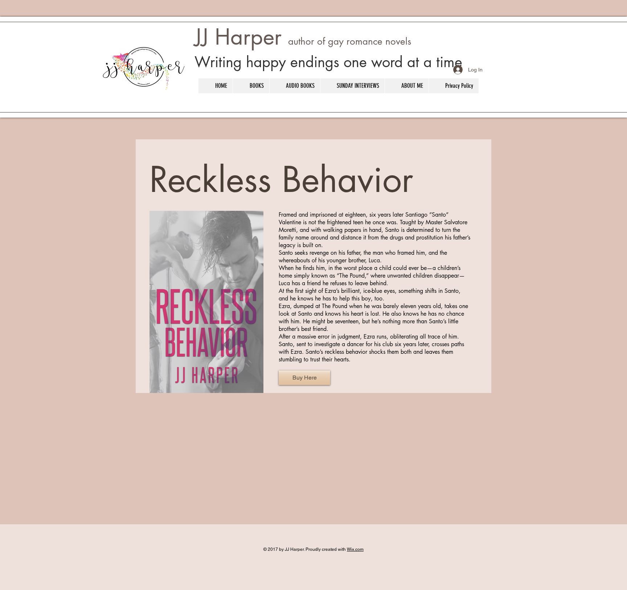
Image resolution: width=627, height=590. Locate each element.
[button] (251, 85)
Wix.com (355, 549)
